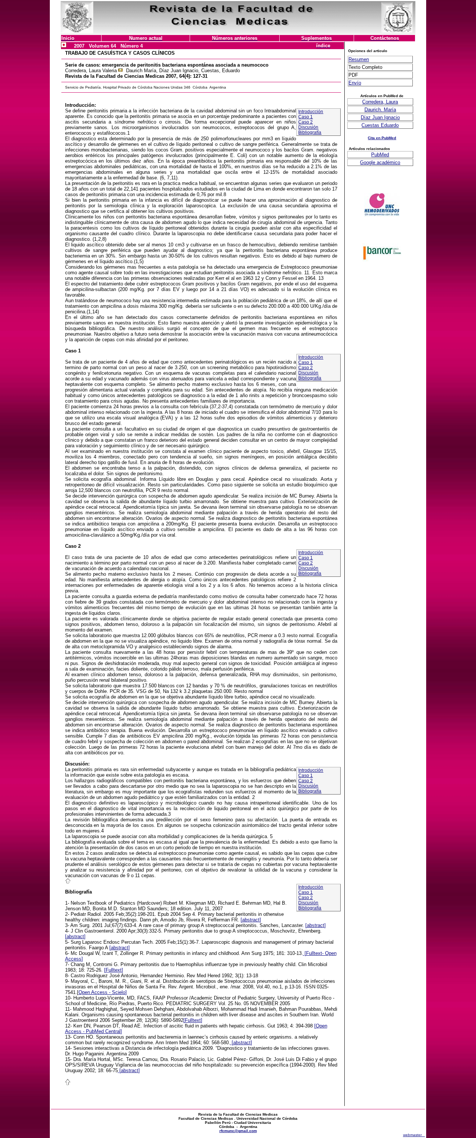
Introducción (310, 111)
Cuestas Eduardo (380, 125)
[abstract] (251, 920)
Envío (354, 83)
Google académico (380, 162)
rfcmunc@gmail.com (238, 1131)
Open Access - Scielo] (102, 992)
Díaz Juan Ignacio (380, 117)
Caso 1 (305, 116)
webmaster (414, 1135)
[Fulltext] (113, 970)
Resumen (358, 59)
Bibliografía (309, 132)
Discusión (308, 127)
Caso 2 (305, 122)
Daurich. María (380, 109)
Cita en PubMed (382, 138)
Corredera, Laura (380, 102)
